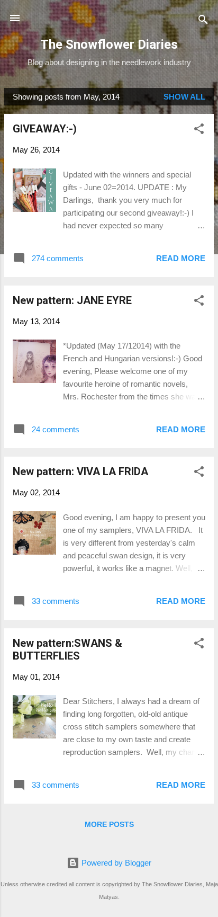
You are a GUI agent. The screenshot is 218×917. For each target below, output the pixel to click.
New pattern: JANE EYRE (72, 300)
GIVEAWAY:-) (45, 128)
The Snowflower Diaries (109, 44)
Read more (180, 258)
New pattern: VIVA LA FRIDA (80, 471)
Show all (184, 96)
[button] (199, 130)
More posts (109, 824)
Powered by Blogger (115, 862)
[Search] (203, 21)
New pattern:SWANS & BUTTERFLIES (67, 649)
